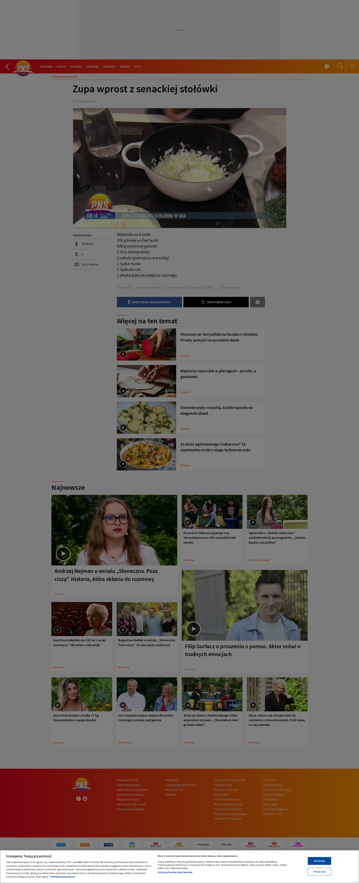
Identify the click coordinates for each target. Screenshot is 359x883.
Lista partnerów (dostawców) (175, 872)
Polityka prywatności (62, 876)
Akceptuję (319, 860)
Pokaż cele (320, 871)
